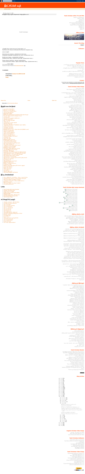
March (62, 418)
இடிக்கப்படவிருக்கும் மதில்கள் (9, 135)
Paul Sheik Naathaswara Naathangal (69, 202)
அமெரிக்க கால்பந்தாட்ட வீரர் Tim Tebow (11, 202)
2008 (61, 422)
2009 (61, 396)
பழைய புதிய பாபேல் (7, 138)
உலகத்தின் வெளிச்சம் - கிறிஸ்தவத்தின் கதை (75, 217)
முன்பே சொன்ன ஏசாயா (8, 125)
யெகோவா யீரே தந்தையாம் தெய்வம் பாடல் (76, 173)
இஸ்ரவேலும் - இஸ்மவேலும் (9, 150)
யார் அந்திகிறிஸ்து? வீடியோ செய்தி (10, 149)
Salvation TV (81, 25)
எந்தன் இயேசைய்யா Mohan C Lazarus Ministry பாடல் (73, 125)
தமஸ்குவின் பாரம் (7, 137)
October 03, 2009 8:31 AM (18, 73)
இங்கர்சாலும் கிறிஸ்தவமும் (79, 286)
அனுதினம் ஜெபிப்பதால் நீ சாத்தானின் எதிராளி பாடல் (74, 97)
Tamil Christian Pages (8, 196)
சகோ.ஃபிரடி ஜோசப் (7, 204)
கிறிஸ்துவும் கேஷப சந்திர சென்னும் (77, 298)
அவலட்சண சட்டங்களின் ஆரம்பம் (10, 111)
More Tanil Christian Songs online (11, 195)
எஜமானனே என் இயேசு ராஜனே (78, 121)
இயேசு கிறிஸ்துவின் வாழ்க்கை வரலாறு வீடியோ (75, 218)
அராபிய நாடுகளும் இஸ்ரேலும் (9, 132)
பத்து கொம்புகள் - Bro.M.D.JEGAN (77, 265)
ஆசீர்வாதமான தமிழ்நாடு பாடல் (78, 98)
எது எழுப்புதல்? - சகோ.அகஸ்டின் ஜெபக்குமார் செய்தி (73, 243)
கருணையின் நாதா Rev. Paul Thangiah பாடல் (75, 138)
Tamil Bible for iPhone (79, 448)
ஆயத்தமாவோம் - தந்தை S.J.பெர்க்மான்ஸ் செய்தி (74, 230)
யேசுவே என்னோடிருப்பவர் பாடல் (78, 178)
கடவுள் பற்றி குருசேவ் (80, 289)
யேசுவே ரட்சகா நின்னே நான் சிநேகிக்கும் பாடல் (75, 180)
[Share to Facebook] (11, 64)
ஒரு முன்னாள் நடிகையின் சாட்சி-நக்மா (76, 247)
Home (29, 100)
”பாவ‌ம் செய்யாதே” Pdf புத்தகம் (78, 365)
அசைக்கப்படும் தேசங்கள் (8, 112)
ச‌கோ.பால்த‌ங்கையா (7, 211)
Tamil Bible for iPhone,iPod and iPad (76, 353)
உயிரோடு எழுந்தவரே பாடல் (79, 120)
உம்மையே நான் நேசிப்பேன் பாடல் (78, 118)
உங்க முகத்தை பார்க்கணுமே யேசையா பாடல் (75, 114)
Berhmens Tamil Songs (72, 189)
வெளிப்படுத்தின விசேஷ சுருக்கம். (10, 140)
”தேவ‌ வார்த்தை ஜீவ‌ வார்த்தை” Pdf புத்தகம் (75, 363)
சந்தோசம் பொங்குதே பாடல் (79, 147)
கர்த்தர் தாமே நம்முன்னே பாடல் (78, 139)
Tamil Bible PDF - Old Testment (77, 446)
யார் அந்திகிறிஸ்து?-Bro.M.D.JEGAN (76, 272)
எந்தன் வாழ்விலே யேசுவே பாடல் (78, 128)
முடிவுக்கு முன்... (7, 116)
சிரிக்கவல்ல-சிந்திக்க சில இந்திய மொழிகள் (12, 179)
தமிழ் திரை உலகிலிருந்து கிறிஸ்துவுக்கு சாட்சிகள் (13, 213)
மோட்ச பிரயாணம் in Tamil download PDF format (74, 360)
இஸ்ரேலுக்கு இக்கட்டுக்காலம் (9, 139)
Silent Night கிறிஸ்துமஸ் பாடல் (78, 456)
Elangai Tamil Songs (73, 195)
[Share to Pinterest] (12, 64)
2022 (61, 379)
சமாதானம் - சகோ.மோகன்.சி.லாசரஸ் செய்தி (75, 253)
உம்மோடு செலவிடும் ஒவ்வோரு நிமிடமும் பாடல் (75, 119)
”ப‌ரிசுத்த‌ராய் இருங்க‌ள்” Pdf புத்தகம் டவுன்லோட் (75, 366)
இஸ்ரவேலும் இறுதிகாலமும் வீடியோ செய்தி (76, 240)
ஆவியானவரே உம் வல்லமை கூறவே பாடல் (76, 106)
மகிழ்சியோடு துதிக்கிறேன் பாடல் (78, 168)
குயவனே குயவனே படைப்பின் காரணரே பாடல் (75, 144)
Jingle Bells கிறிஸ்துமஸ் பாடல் (78, 454)
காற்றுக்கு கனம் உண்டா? (79, 77)
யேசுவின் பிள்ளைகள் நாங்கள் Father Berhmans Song (73, 177)
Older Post (54, 100)
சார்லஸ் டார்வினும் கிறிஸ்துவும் (78, 307)
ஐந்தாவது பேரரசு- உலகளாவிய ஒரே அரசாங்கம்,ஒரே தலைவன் (15, 157)
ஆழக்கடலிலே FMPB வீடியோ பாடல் (77, 105)
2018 (61, 384)
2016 (61, 387)
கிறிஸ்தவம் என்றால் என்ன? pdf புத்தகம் (76, 357)
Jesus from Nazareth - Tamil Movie (76, 219)
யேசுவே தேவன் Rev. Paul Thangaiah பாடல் (75, 179)
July (62, 415)
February (63, 420)
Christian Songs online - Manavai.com (12, 194)
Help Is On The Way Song (78, 90)
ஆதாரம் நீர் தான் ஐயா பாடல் (78, 99)
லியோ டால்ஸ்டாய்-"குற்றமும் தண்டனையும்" (76, 322)
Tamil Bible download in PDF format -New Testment (73, 351)
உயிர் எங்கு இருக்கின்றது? (79, 330)
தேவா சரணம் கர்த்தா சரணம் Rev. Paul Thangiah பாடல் (73, 156)
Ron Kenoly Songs (73, 209)
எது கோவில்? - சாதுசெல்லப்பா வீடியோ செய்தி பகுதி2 (74, 244)
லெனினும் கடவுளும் (80, 323)
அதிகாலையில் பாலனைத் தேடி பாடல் (77, 459)
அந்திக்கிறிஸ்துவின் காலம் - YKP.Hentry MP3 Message (15, 153)
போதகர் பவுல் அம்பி (7, 221)
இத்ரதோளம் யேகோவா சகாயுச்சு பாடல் (76, 73)
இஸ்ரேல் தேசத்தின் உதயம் (9, 162)
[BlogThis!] (9, 64)
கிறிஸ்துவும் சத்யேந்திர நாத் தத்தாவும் (76, 299)
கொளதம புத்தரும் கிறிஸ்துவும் (78, 304)
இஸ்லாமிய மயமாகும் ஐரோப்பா (9, 110)
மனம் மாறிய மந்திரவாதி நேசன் (9, 222)
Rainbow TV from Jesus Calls (78, 23)
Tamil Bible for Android (79, 447)
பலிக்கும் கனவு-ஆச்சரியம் (9, 158)
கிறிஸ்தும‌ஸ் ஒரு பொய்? (8, 119)
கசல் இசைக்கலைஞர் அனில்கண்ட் (10, 203)
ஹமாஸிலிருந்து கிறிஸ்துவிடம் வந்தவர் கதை (75, 325)
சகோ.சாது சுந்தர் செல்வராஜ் (9, 205)
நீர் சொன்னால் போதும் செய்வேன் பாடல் (76, 164)
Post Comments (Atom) (13, 103)
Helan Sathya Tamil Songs (71, 197)
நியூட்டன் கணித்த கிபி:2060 (9, 120)
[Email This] (7, 64)
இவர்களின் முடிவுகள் (8, 181)
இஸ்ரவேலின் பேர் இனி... (8, 113)
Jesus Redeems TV (80, 21)
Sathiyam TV (81, 27)
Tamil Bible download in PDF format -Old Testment (73, 352)
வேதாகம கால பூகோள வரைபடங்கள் (77, 361)
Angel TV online (80, 18)
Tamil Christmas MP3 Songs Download (76, 457)
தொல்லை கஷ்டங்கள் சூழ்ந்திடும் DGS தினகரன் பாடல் (73, 157)
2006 (61, 425)
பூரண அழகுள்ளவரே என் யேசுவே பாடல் (76, 165)
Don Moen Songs (73, 194)
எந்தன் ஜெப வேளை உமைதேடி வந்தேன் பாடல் (75, 127)
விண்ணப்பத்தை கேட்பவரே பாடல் (78, 183)
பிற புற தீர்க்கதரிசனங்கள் (8, 128)
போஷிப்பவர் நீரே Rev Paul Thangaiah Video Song (74, 167)
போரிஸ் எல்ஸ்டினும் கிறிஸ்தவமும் (78, 317)
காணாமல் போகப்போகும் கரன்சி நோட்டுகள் (12, 142)
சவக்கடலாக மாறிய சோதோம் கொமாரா (76, 340)
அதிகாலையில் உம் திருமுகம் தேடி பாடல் (76, 96)
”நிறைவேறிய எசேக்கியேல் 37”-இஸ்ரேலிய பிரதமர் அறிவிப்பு (15, 124)
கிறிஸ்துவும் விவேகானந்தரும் (78, 302)
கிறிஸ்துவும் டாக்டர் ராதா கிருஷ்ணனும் (77, 300)
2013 (61, 391)
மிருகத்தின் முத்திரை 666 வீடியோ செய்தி (12, 148)
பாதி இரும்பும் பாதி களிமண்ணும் (10, 146)
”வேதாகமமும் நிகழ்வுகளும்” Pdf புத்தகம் (76, 369)
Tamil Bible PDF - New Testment (77, 444)
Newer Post (3, 100)
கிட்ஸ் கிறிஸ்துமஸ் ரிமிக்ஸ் (79, 461)
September (63, 401)
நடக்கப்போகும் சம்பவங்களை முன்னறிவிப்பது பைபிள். (74, 64)
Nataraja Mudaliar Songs (72, 201)
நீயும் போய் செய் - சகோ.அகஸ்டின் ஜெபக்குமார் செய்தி (73, 263)
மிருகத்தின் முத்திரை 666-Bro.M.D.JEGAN (75, 271)
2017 (61, 386)
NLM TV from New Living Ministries (76, 22)
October (63, 400)
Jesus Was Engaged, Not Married (11, 172)
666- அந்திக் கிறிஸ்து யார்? (9, 144)
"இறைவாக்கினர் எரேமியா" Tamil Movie (76, 222)
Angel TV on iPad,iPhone (79, 17)
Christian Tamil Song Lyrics (9, 190)
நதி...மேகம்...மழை (80, 345)
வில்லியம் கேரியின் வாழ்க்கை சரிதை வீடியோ (75, 223)
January (63, 421)
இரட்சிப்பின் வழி (12, 5)
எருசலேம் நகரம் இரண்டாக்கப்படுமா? (11, 136)
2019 (61, 383)
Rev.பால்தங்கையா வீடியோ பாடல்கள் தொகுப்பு (75, 93)
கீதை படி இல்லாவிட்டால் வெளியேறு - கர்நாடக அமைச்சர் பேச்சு (16, 177)
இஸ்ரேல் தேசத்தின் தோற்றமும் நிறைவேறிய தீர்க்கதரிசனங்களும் (16, 114)
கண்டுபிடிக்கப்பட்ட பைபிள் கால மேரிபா (77, 335)
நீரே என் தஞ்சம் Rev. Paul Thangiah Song (75, 163)
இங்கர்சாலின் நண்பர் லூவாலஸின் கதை (76, 338)
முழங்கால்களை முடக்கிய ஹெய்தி (10, 122)
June (62, 416)
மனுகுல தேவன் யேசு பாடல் (79, 171)
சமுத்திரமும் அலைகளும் (8, 127)
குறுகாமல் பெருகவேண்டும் (9, 130)
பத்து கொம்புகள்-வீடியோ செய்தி (10, 141)
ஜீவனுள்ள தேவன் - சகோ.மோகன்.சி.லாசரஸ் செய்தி (74, 257)
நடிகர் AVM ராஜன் (7, 215)
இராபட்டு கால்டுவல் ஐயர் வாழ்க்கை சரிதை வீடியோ (74, 215)
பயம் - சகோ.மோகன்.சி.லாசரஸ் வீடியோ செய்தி (75, 266)
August (63, 403)
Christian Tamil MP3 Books (71, 191)
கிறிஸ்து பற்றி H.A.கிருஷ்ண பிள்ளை (77, 293)
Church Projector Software (78, 445)
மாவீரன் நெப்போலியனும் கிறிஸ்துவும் (77, 319)
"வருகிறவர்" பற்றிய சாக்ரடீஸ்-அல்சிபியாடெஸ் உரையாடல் (73, 284)
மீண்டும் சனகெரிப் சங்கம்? (9, 131)
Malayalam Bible (7, 193)
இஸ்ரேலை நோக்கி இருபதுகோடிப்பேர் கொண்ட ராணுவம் (14, 165)
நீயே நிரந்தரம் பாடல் (80, 162)
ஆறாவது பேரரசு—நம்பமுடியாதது (10, 156)
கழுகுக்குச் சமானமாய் (79, 334)
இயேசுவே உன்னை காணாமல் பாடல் (77, 109)
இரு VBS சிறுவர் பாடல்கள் (79, 111)
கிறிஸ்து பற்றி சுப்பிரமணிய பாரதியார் (77, 296)
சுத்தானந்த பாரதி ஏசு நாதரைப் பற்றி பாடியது (75, 309)
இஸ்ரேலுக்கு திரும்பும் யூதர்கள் (9, 147)
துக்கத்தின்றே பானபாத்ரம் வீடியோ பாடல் (76, 74)
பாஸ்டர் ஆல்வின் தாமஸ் (8, 220)
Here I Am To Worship (79, 91)
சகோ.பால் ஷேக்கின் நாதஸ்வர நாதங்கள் (76, 146)
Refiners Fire (74, 206)
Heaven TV (81, 19)
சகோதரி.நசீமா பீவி (7, 209)
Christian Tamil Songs (72, 193)
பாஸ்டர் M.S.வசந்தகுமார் (8, 219)
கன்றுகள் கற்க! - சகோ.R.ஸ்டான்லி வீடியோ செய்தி (74, 248)
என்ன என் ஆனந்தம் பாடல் (79, 132)
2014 (61, 390)
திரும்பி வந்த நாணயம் (8, 167)
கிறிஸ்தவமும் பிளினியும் (79, 292)
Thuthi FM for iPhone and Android (77, 439)
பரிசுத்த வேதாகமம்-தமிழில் (9, 191)
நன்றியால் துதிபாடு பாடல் (79, 160)
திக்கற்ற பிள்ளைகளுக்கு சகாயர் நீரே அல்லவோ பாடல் (74, 151)
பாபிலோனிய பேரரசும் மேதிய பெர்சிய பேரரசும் (12, 145)
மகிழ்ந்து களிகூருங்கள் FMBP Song (77, 169)
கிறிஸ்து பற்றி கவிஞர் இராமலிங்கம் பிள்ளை (76, 295)
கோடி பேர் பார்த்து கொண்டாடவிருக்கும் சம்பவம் (13, 115)
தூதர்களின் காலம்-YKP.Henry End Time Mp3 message (15, 151)
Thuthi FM (82, 28)
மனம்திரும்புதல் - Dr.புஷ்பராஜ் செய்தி (77, 269)
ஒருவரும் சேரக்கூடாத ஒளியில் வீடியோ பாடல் (75, 135)
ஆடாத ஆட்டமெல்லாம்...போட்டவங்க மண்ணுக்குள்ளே (74, 343)
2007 (61, 424)
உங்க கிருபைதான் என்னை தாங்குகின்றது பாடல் (75, 112)
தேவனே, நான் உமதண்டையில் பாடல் (77, 155)
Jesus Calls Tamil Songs (72, 198)
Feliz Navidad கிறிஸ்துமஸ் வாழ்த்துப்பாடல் (76, 453)
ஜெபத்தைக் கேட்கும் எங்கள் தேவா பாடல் (76, 148)
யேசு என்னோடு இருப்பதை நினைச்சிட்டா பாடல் (75, 174)
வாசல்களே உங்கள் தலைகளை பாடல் (77, 182)
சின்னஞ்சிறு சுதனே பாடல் (79, 462)
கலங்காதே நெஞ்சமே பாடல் (79, 141)
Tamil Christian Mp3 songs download (11, 189)
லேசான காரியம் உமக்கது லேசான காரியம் (76, 181)
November (63, 399)
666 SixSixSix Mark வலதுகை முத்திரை (11, 155)
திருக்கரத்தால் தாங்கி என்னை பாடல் (77, 152)
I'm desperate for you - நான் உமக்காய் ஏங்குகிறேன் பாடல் (73, 92)
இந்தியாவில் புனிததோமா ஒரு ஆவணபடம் (76, 221)
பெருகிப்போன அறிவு (7, 164)
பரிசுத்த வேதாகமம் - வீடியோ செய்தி (77, 267)
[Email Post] (24, 65)
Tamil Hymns (74, 210)
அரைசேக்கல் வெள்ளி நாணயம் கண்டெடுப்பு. (75, 75)
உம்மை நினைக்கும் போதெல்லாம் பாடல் (77, 117)
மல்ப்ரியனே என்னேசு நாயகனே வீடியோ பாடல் (75, 65)
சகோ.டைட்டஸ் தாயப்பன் (8, 207)
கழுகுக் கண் (81, 344)
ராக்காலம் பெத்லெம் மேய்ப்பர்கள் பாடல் (76, 464)
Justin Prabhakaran (73, 199)
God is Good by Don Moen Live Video (76, 434)
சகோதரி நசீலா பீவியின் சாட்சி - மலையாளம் (75, 305)
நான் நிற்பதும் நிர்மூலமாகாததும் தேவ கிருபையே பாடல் (73, 161)
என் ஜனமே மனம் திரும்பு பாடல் (78, 130)
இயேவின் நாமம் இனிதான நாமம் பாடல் (76, 110)
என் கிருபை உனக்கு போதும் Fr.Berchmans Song (74, 129)
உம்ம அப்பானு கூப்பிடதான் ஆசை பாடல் (76, 116)
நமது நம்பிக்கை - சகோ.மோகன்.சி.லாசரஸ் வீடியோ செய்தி (73, 260)
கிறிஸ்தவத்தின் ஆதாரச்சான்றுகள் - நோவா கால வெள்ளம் (73, 333)
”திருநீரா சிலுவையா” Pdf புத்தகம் (77, 362)
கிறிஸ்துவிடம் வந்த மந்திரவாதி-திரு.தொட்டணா (75, 251)
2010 (61, 395)
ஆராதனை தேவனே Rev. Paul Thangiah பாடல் (75, 101)
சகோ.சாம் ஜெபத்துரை (8, 206)
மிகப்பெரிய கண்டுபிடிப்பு (79, 337)
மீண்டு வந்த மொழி (7, 168)
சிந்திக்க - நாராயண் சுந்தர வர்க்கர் (77, 308)
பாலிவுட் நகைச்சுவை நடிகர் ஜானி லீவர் (11, 217)
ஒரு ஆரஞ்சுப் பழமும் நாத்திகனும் (77, 339)
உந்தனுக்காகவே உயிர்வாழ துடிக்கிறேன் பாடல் (75, 115)
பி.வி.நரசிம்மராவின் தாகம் (9, 184)
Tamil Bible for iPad (80, 443)
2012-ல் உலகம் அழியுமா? (8, 133)
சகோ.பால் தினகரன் (7, 208)
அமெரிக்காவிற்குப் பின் (8, 123)
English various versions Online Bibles (12, 192)
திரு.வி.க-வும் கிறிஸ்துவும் (79, 312)
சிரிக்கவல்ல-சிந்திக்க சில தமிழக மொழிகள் (12, 183)
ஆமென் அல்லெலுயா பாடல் (79, 100)
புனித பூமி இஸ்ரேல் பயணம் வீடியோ (77, 220)
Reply (7, 77)
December (63, 397)
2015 (61, 388)
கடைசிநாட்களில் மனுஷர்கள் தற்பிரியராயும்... (12, 118)
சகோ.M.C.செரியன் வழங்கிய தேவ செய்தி (76, 252)
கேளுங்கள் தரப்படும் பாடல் (79, 145)
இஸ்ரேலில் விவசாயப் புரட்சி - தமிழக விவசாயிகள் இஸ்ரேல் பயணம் (16, 129)
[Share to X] (10, 64)
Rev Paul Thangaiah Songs (71, 207)
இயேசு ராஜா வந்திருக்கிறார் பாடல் (77, 108)
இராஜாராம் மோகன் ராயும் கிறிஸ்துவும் (77, 288)
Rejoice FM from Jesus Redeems (77, 24)
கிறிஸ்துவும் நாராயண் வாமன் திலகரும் (76, 301)
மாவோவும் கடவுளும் (80, 321)
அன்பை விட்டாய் (7, 121)
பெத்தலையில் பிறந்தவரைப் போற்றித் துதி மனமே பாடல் (73, 463)
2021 (61, 380)
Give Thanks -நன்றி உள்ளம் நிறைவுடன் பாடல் (75, 89)
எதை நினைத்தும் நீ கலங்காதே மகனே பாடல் (75, 124)
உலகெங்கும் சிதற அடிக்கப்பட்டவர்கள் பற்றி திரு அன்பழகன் (15, 178)
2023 (61, 378)
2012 (61, 392)
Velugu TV (82, 29)
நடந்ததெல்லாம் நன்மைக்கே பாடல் (77, 159)
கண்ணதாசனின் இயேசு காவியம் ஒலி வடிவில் (75, 290)
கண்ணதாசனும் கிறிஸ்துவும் (78, 291)
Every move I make (80, 88)
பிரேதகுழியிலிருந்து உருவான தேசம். (10, 160)
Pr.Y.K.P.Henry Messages (72, 203)
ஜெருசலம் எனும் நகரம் (8, 171)
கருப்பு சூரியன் (6, 170)
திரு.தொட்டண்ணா (7, 214)
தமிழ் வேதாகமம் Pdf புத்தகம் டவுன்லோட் (76, 359)
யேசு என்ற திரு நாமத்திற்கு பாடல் (78, 176)
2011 (61, 393)
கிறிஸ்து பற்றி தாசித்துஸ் (79, 297)
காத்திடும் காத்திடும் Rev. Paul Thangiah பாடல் (74, 142)
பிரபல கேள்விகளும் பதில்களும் (78, 331)
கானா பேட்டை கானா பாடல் (79, 143)
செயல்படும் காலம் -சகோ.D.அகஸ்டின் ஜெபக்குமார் (74, 256)
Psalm (76, 205)
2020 (61, 382)
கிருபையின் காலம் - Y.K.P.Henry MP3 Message (13, 154)
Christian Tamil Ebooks (72, 190)
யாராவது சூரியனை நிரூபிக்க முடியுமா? (76, 336)
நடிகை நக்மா (6, 216)
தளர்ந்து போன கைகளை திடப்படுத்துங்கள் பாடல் (75, 150)
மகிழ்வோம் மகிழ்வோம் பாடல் (78, 170)
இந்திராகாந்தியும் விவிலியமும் (78, 287)
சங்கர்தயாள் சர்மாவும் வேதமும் (78, 306)
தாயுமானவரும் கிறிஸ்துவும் (79, 310)
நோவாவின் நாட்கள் (7, 159)
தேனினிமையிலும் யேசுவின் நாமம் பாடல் (76, 154)
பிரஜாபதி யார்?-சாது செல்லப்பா (78, 268)
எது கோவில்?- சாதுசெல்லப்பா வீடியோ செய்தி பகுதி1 (74, 245)
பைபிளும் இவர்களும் (80, 316)
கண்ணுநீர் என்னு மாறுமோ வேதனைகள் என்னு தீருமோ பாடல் (15, 14)
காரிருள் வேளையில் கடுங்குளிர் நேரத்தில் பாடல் (75, 460)
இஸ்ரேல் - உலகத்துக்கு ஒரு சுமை (10, 163)
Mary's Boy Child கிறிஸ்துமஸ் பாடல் (77, 433)
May (62, 417)
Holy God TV (81, 20)
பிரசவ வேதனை (81, 342)
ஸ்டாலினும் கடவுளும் (80, 324)
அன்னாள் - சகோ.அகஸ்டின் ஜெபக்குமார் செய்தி (74, 228)
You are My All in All (80, 94)
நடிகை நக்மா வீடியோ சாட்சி (78, 314)
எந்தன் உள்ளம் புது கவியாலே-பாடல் (77, 126)
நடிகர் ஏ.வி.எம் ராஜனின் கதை (78, 313)
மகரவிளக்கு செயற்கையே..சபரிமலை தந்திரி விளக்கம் (14, 180)
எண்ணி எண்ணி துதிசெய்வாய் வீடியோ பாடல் (75, 123)
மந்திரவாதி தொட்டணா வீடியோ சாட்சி (77, 318)
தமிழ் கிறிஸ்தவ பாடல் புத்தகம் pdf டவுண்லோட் (75, 358)
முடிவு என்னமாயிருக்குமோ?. (9, 109)
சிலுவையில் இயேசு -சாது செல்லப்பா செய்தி (75, 254)
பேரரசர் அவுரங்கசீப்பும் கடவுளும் (78, 315)
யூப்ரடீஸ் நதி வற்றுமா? (8, 166)
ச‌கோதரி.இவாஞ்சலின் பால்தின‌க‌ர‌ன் (10, 212)
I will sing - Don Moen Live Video (77, 432)
